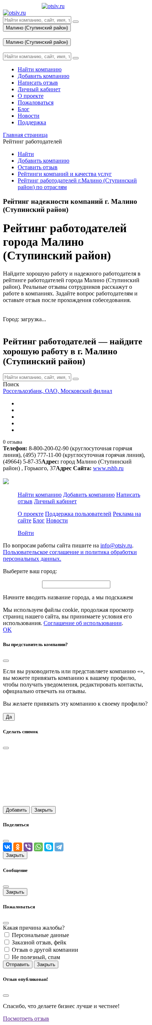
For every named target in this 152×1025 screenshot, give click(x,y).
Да (9, 717)
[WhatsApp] (38, 847)
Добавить (16, 810)
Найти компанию (40, 495)
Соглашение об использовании (83, 623)
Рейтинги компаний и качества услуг (65, 174)
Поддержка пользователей (78, 514)
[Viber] (28, 847)
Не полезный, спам (36, 957)
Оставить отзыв (38, 167)
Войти (26, 533)
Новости (57, 520)
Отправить (18, 964)
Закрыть (43, 810)
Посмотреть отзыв (26, 1018)
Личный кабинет (55, 501)
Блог (39, 520)
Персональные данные (40, 935)
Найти (26, 154)
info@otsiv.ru (116, 545)
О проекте (31, 514)
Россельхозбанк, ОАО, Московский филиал (57, 391)
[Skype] (48, 847)
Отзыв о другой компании (45, 950)
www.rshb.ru (108, 468)
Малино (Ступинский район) (37, 28)
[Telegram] (59, 847)
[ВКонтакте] (7, 847)
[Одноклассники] (17, 847)
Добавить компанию (43, 160)
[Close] (6, 661)
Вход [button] (9, 35)
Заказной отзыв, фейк (39, 942)
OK (7, 630)
